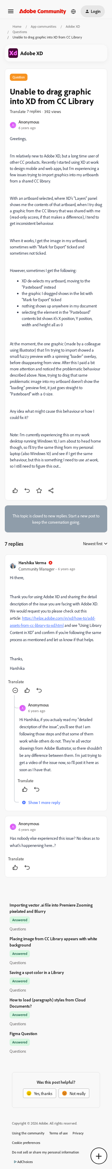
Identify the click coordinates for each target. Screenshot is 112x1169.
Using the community (28, 1133)
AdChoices (25, 1161)
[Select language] (73, 11)
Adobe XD (73, 26)
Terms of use (58, 1133)
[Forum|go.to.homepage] (42, 11)
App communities (43, 26)
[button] (10, 13)
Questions (20, 32)
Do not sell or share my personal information (45, 1152)
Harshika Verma (32, 562)
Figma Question (23, 1033)
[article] (56, 627)
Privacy (78, 1133)
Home (17, 26)
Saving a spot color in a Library (37, 972)
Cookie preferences (26, 1142)
